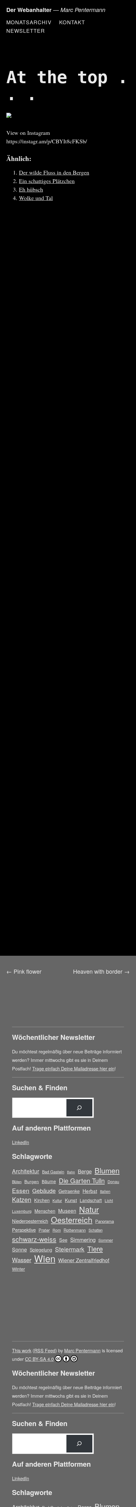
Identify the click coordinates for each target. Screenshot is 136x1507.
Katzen (21, 1199)
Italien (105, 1191)
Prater (44, 1230)
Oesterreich (71, 1219)
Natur (89, 1209)
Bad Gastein (53, 1172)
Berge (85, 1171)
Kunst (71, 1200)
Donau (113, 1181)
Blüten (17, 1181)
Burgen (31, 1181)
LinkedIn (20, 1142)
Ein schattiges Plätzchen (47, 181)
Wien (44, 1258)
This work (21, 1350)
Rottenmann (75, 1230)
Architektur (25, 1171)
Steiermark (69, 1249)
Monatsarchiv (29, 22)
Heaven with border (97, 971)
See (63, 1240)
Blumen (107, 1170)
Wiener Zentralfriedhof (83, 1260)
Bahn (71, 1172)
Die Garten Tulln (82, 1180)
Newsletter (25, 30)
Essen (20, 1190)
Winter (18, 1269)
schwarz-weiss (34, 1239)
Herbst (90, 1190)
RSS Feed (44, 1350)
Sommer (105, 1240)
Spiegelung (41, 1249)
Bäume (49, 1181)
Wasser (21, 1260)
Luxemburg (22, 1211)
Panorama (104, 1221)
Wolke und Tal (36, 198)
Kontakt (72, 22)
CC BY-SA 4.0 (39, 1358)
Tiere (95, 1248)
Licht (109, 1200)
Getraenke (69, 1191)
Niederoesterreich (30, 1221)
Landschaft (91, 1200)
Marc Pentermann (82, 1350)
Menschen (44, 1211)
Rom (57, 1230)
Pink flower (27, 971)
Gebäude (44, 1190)
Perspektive (24, 1229)
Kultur (57, 1200)
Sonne (19, 1249)
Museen (67, 1210)
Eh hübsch (31, 189)
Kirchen (42, 1200)
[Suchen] (79, 1108)
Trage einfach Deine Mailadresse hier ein (73, 1068)
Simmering (83, 1239)
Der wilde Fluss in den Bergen (54, 172)
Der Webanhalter (29, 10)
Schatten (95, 1230)
